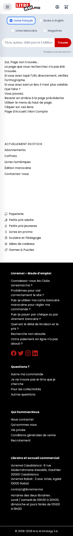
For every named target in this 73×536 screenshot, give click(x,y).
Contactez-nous (16, 174)
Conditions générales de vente (33, 435)
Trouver (63, 42)
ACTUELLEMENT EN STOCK (23, 144)
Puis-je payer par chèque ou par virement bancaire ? (34, 316)
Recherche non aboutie (28, 334)
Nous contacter (22, 419)
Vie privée (18, 430)
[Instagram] (28, 353)
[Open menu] (7, 7)
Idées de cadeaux (22, 244)
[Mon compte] (58, 7)
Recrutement (21, 440)
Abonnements (15, 150)
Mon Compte (38, 111)
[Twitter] (21, 353)
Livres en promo (21, 232)
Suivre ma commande (27, 374)
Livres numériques (17, 162)
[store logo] (28, 7)
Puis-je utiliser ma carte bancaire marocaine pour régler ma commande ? (35, 304)
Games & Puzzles (21, 250)
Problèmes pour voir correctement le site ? (27, 292)
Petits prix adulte (21, 220)
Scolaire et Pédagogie (25, 238)
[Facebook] (13, 353)
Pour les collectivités (26, 389)
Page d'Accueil (15, 111)
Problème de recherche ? (58, 51)
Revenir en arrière (17, 98)
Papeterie (16, 214)
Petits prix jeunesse (23, 226)
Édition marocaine (17, 168)
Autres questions (23, 394)
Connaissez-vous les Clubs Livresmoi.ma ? (30, 283)
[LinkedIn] (35, 353)
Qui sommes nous (24, 425)
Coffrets (10, 156)
